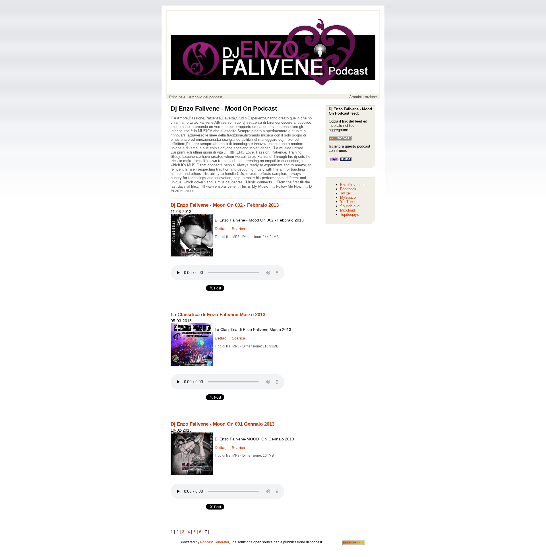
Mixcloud (347, 210)
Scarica (238, 228)
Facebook (348, 189)
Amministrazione (363, 97)
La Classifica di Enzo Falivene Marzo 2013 (218, 314)
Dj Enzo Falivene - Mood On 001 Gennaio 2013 (222, 424)
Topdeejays (349, 214)
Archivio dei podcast (205, 97)
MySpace (348, 197)
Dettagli (221, 228)
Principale (177, 97)
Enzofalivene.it (352, 185)
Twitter (345, 193)
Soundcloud (349, 206)
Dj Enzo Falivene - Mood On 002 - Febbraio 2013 (225, 205)
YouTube (347, 202)
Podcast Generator (214, 542)
